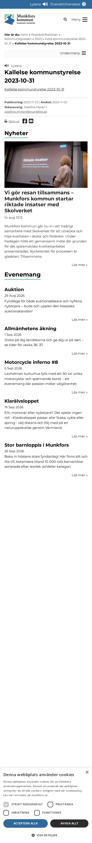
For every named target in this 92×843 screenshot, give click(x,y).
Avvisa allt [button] (69, 823)
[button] (46, 835)
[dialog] (46, 805)
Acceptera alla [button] (26, 823)
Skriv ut (13, 121)
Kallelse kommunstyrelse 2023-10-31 (34, 89)
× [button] (87, 772)
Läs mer (80, 319)
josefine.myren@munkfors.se (25, 111)
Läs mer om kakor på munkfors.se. (25, 795)
